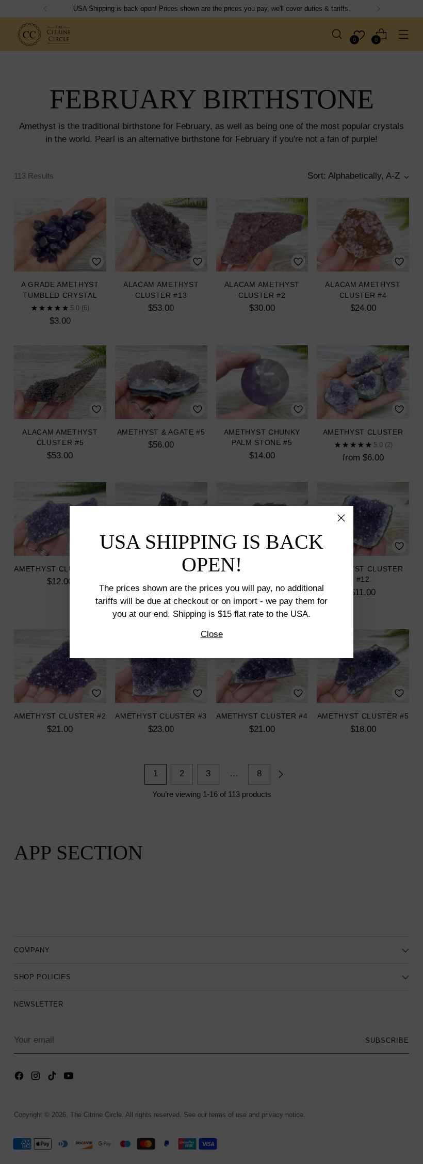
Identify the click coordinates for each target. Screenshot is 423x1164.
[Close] (341, 518)
